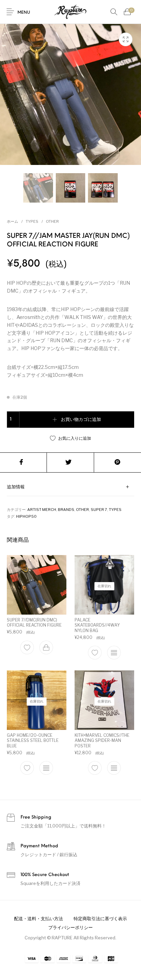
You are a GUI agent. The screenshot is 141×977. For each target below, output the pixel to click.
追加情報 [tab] (16, 487)
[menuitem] (38, 918)
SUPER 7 (99, 509)
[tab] (70, 487)
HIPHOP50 (26, 516)
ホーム (12, 221)
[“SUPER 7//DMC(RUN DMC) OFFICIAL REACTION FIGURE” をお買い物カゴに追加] (46, 647)
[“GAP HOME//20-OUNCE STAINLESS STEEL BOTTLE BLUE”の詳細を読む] (46, 768)
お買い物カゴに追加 (81, 419)
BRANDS (66, 509)
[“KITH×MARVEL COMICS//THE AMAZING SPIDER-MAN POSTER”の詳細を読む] (114, 768)
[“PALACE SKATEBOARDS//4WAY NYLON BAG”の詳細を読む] (114, 652)
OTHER (52, 221)
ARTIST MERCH (41, 509)
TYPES (32, 221)
